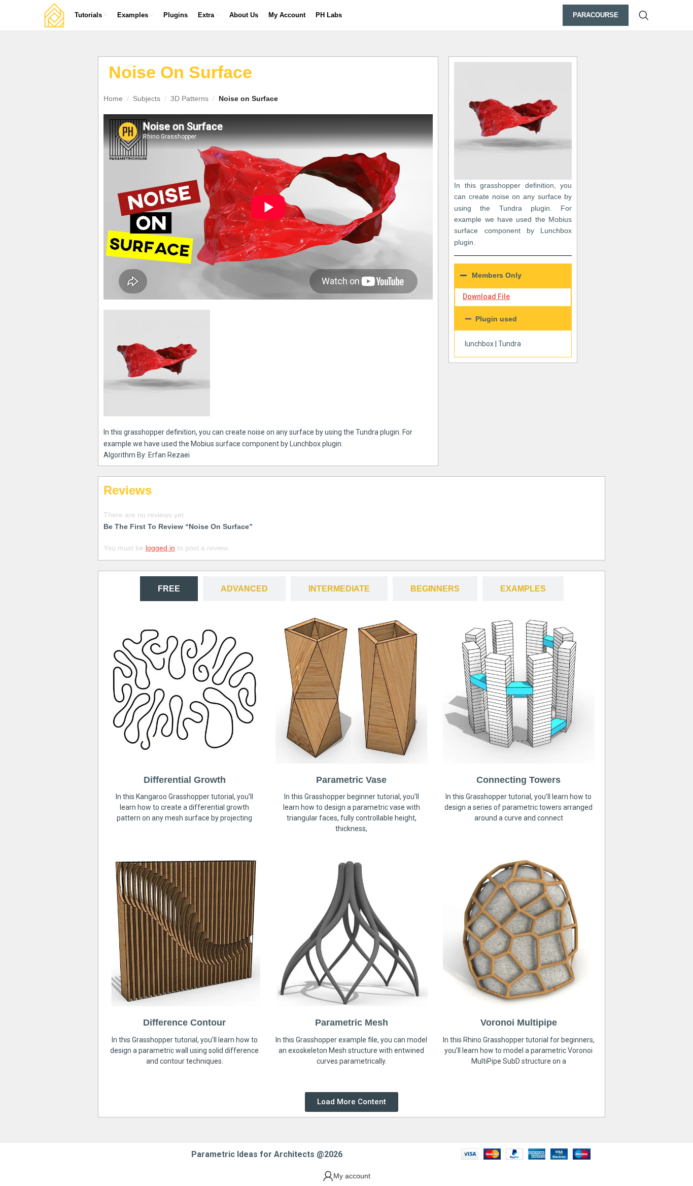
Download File (486, 296)
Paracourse (595, 15)
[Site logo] (54, 15)
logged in (160, 548)
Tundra (509, 344)
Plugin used (496, 319)
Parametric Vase (351, 780)
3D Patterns (189, 98)
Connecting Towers (518, 780)
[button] (513, 319)
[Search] (644, 15)
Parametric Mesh (351, 1022)
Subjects (146, 98)
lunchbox (479, 344)
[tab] (169, 588)
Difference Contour (184, 1022)
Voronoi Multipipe (518, 1022)
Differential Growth (185, 780)
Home (113, 98)
